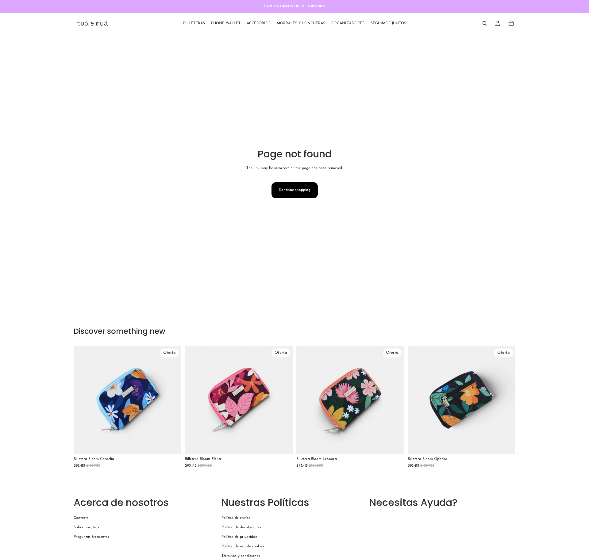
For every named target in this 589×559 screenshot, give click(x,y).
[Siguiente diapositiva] (172, 400)
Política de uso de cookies (242, 546)
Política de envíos (235, 518)
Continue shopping (294, 190)
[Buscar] (484, 23)
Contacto (81, 518)
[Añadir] (171, 444)
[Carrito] (511, 23)
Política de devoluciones (241, 527)
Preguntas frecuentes (91, 537)
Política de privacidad (239, 537)
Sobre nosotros (86, 527)
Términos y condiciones (240, 556)
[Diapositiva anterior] (83, 400)
